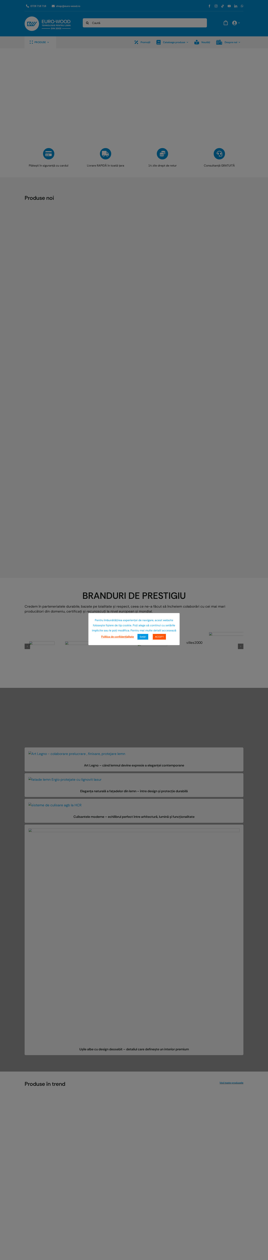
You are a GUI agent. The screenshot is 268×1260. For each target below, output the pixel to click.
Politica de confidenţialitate (117, 636)
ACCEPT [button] (159, 636)
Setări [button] (143, 636)
